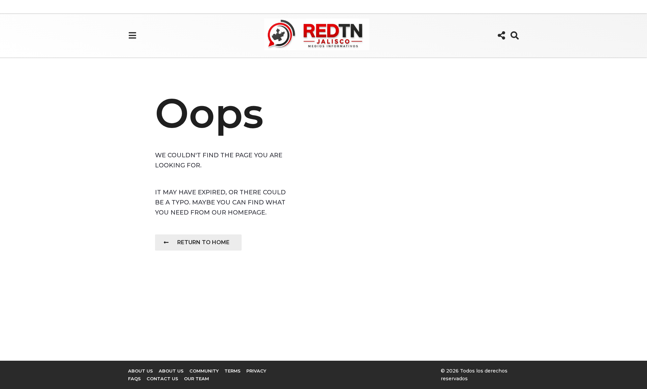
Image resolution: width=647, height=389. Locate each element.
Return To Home (203, 242)
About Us (171, 371)
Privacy (256, 371)
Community (204, 371)
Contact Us (162, 378)
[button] (132, 35)
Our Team (196, 378)
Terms (232, 371)
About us (140, 371)
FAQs (134, 378)
